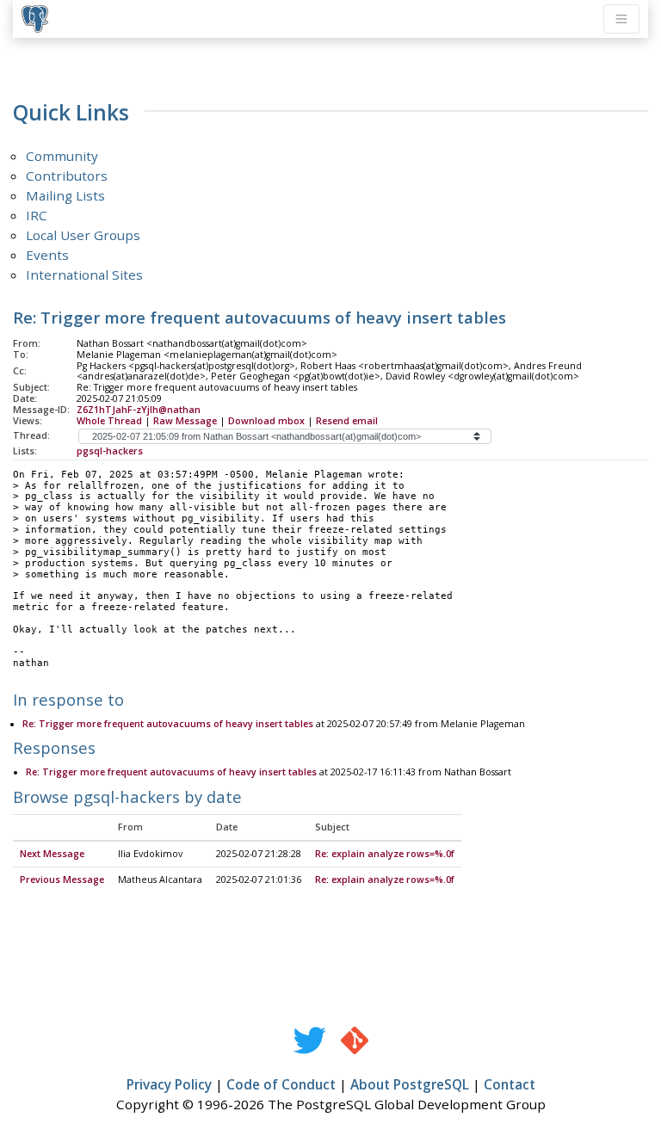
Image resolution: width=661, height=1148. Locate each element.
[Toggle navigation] (621, 19)
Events (47, 254)
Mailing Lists (65, 195)
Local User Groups (83, 235)
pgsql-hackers (110, 451)
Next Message (52, 854)
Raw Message (185, 421)
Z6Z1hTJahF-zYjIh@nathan (139, 410)
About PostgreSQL (409, 1084)
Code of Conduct (281, 1084)
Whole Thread (109, 421)
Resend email (347, 421)
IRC (36, 215)
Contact (509, 1084)
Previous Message (62, 879)
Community (62, 155)
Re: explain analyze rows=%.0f (384, 854)
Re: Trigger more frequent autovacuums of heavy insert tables (167, 724)
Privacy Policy (169, 1084)
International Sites (84, 274)
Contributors (67, 175)
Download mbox (266, 421)
